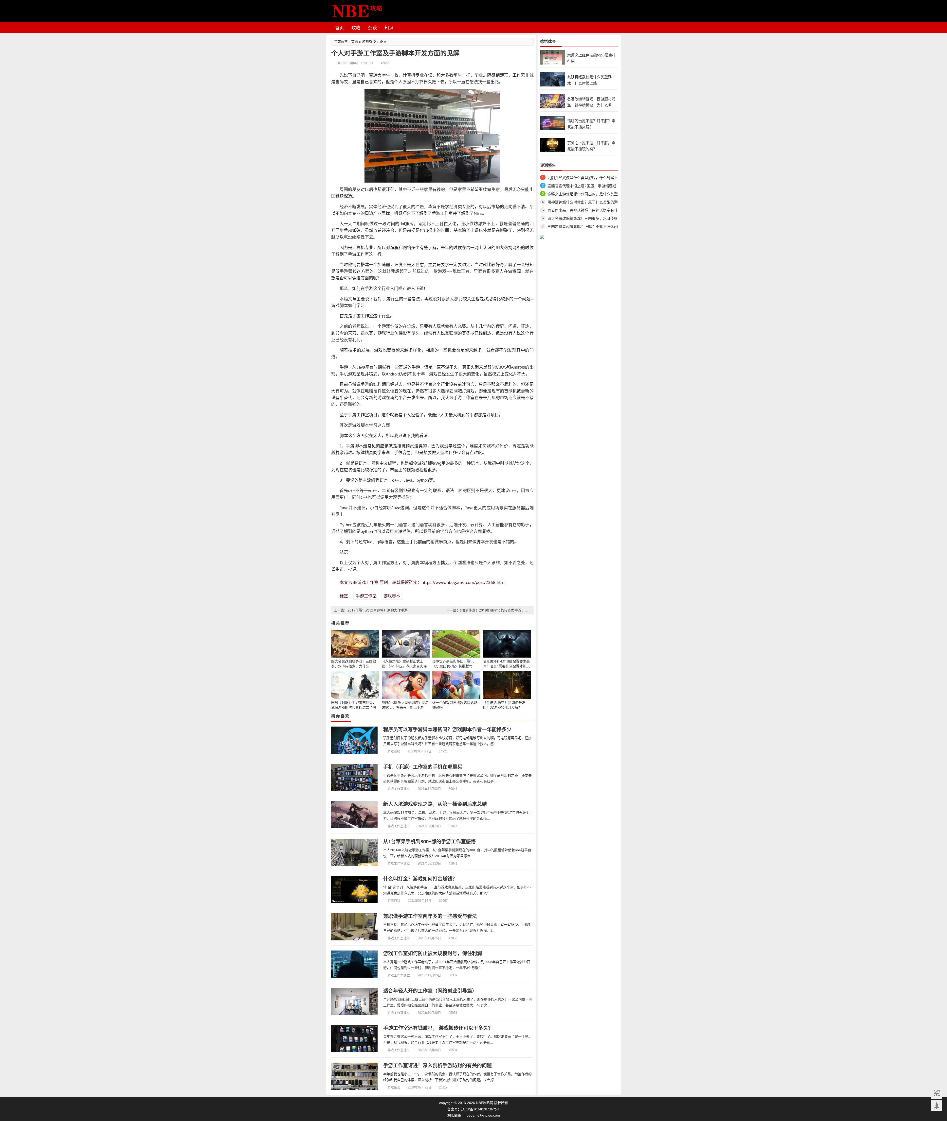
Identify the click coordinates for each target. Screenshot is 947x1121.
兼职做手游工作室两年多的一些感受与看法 (430, 916)
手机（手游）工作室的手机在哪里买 (422, 767)
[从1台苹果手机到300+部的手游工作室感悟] (354, 852)
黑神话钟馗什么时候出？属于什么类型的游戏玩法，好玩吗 (582, 203)
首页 (339, 28)
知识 (388, 28)
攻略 (355, 28)
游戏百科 (393, 900)
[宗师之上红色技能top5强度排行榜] (552, 57)
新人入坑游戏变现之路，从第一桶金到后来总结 (435, 804)
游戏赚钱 (393, 751)
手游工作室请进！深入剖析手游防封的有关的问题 (437, 1065)
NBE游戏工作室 (363, 582)
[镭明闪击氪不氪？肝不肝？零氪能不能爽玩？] (552, 122)
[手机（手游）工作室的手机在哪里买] (354, 777)
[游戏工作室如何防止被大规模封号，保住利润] (354, 964)
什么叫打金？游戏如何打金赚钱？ (420, 878)
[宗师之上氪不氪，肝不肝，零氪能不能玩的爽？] (552, 144)
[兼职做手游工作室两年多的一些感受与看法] (354, 926)
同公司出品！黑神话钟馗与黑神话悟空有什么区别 (582, 211)
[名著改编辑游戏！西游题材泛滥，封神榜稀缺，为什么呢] (552, 101)
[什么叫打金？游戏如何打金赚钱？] (354, 889)
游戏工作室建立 (398, 788)
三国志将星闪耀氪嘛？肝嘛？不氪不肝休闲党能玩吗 (582, 227)
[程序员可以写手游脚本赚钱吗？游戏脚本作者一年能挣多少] (354, 740)
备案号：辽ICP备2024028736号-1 (473, 1109)
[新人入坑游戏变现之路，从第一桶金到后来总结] (354, 814)
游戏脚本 (391, 596)
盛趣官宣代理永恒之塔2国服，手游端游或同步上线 (581, 186)
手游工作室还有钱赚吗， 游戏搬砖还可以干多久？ (438, 1028)
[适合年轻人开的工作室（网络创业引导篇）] (354, 1001)
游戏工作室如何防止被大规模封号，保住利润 (432, 953)
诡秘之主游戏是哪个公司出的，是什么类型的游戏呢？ (582, 194)
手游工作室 (366, 596)
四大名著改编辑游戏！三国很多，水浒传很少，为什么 (582, 219)
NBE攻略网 (484, 1102)
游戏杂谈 (369, 41)
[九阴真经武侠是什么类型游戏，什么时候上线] (552, 79)
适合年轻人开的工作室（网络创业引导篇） (430, 990)
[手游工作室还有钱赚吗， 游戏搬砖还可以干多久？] (354, 1038)
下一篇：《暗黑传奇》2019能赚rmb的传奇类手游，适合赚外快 (494, 610)
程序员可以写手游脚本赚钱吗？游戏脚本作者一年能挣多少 (447, 729)
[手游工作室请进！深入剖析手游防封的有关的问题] (354, 1076)
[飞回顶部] (936, 1105)
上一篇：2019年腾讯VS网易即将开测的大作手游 (371, 610)
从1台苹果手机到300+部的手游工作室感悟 (429, 841)
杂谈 (372, 28)
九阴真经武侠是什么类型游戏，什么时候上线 (582, 178)
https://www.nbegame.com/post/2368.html (463, 582)
